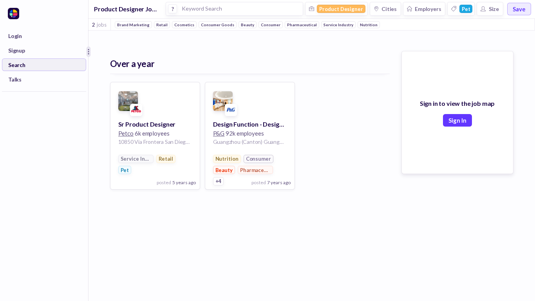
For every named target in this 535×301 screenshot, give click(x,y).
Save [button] (519, 9)
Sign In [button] (457, 120)
